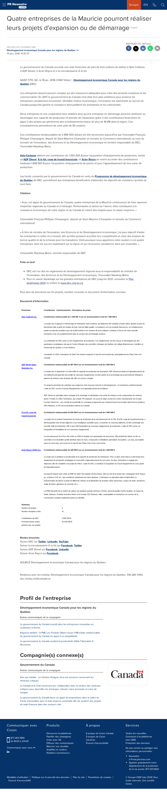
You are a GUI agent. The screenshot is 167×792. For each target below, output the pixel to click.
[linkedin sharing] (143, 49)
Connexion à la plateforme (139, 736)
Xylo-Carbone (28, 155)
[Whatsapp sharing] (150, 49)
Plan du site (79, 777)
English (134, 27)
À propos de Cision (95, 736)
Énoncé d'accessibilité (97, 743)
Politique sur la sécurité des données (50, 777)
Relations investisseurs (58, 753)
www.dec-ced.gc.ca (72, 283)
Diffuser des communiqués (60, 743)
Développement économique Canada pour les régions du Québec (58, 610)
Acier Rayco (89, 159)
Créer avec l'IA (53, 740)
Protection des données (138, 743)
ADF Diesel (30, 159)
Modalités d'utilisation (17, 777)
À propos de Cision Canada (100, 733)
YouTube (63, 541)
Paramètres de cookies (99, 777)
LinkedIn (52, 541)
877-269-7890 (18, 738)
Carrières (90, 740)
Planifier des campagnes (58, 736)
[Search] (163, 5)
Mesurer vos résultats (57, 746)
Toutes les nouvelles (136, 733)
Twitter (42, 541)
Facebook (67, 545)
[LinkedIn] (8, 751)
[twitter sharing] (136, 49)
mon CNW (131, 740)
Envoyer (134, 5)
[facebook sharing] (128, 49)
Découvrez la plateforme (58, 733)
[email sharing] (157, 49)
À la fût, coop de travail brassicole (57, 159)
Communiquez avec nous (20, 747)
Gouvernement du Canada (37, 665)
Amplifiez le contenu (56, 749)
